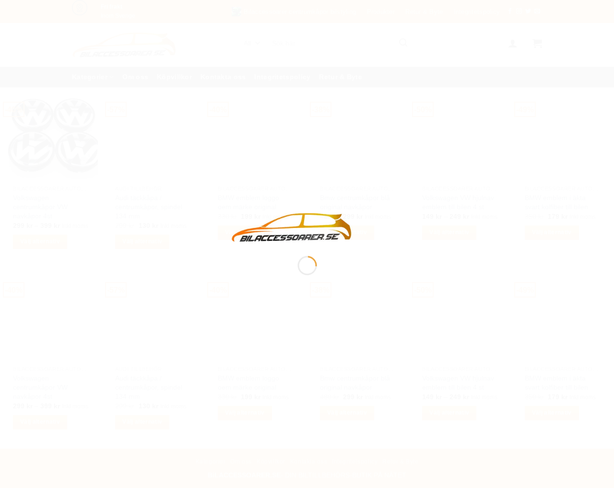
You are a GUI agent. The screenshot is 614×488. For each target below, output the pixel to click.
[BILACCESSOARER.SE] (292, 227)
